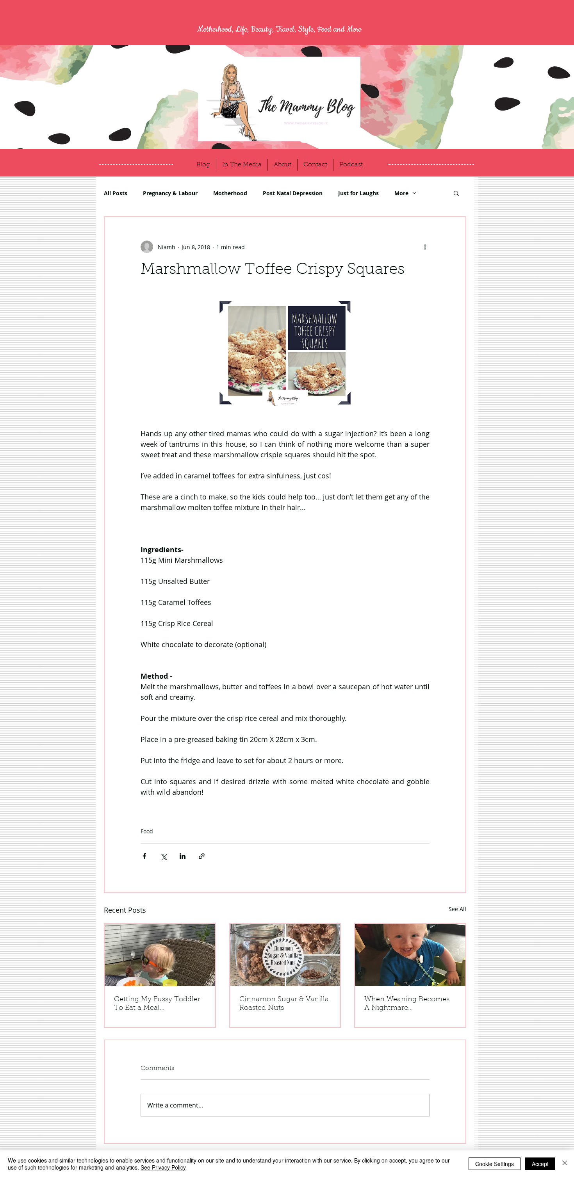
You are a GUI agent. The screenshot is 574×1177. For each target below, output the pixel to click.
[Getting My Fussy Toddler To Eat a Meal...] (160, 955)
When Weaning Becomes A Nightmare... (406, 1004)
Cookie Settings (494, 1164)
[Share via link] (201, 856)
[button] (456, 193)
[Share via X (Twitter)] (163, 856)
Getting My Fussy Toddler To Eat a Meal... (157, 1004)
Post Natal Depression (293, 193)
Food (147, 831)
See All (457, 909)
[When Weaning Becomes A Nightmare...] (410, 955)
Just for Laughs (358, 193)
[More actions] (425, 246)
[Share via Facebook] (144, 856)
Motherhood (230, 193)
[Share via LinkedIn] (182, 856)
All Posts (115, 193)
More (401, 193)
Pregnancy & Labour (170, 193)
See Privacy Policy (163, 1167)
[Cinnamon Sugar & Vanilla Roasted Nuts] (285, 955)
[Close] (564, 1164)
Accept (540, 1164)
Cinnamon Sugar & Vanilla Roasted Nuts (284, 1004)
